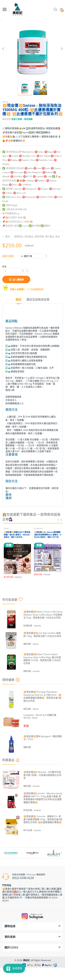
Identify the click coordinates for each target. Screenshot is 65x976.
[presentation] (58, 519)
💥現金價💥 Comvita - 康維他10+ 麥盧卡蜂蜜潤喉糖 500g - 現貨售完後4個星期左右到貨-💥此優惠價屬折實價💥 (42, 819)
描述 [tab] (18, 300)
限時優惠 (8, 680)
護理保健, (39, 236)
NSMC (6, 528)
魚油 (57, 236)
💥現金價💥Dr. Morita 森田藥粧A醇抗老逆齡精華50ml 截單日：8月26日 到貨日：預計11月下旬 (47, 535)
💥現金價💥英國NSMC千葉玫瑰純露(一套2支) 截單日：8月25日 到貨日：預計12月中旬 (17, 535)
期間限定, (19, 236)
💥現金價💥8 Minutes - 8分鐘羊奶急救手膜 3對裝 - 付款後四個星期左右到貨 (42, 775)
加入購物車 (18, 279)
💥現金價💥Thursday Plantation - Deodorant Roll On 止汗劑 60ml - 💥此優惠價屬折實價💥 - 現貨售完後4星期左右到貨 (42, 696)
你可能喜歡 (9, 600)
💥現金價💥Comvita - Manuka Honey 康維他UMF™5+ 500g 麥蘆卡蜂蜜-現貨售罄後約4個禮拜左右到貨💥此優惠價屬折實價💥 (42, 798)
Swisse (5, 101)
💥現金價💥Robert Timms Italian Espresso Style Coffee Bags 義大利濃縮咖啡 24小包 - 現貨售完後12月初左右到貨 (42, 659)
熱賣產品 (8, 760)
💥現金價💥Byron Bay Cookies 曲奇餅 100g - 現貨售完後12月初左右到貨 (42, 634)
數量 (4, 266)
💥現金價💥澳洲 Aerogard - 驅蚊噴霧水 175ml (42, 738)
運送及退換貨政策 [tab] (37, 300)
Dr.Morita (38, 528)
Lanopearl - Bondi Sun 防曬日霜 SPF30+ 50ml (39, 716)
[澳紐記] (17, 9)
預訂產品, (50, 236)
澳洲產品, (29, 236)
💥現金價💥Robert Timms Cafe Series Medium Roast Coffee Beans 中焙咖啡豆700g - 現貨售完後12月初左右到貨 (43, 614)
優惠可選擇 (8, 256)
